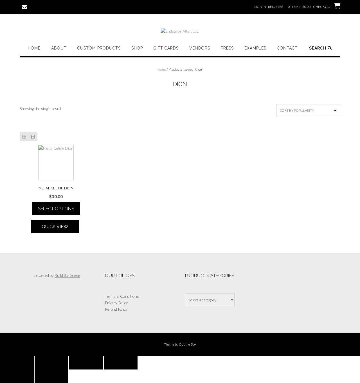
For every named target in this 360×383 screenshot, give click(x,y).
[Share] (86, 362)
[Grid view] (24, 136)
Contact (287, 48)
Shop (137, 48)
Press (227, 48)
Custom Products (99, 48)
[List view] (32, 136)
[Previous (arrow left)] (17, 376)
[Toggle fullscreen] (51, 362)
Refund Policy (116, 309)
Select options (56, 208)
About (59, 48)
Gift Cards (166, 48)
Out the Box (187, 344)
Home (34, 48)
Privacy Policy (116, 302)
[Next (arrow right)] (51, 376)
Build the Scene (67, 275)
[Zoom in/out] (17, 362)
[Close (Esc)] (121, 362)
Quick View (55, 226)
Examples (255, 48)
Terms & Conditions (122, 296)
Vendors (199, 48)
